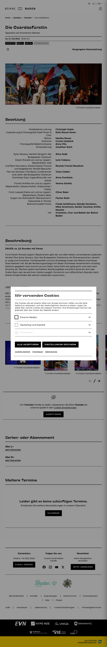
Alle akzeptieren (28, 344)
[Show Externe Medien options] (89, 317)
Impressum (37, 352)
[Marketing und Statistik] (16, 325)
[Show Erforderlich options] (89, 332)
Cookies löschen (22, 352)
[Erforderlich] (16, 332)
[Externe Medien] (16, 317)
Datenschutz (51, 352)
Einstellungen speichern (60, 344)
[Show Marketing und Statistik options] (89, 325)
